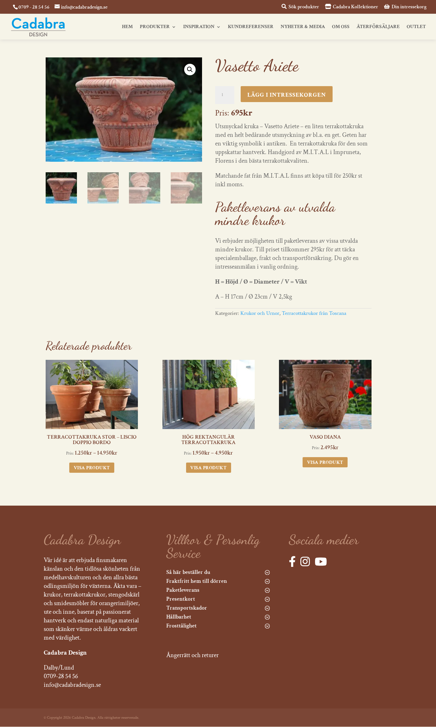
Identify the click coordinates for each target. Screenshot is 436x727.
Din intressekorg (408, 7)
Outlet (416, 27)
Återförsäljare (378, 27)
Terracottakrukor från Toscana (314, 313)
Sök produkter (303, 7)
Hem (127, 27)
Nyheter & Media (303, 27)
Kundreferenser (251, 27)
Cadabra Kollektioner (355, 7)
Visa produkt (92, 468)
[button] (190, 69)
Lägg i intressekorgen (286, 95)
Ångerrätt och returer (192, 655)
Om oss (341, 27)
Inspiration (198, 27)
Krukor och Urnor (259, 313)
